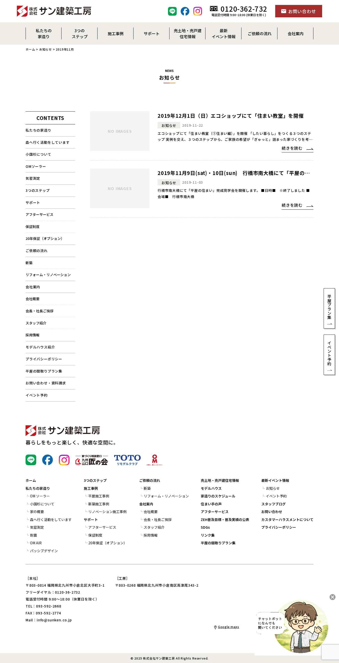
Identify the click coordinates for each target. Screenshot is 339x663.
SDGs (205, 527)
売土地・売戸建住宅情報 (220, 480)
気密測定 (33, 178)
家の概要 (37, 511)
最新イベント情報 (275, 480)
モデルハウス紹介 (40, 347)
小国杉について (38, 154)
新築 (29, 262)
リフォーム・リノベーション (48, 274)
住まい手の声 (211, 503)
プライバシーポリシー (44, 358)
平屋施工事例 (98, 495)
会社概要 (32, 298)
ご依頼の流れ (149, 480)
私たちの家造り (38, 130)
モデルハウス (211, 488)
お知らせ (45, 49)
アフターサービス (39, 214)
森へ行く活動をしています (48, 142)
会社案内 (33, 286)
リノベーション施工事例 (107, 511)
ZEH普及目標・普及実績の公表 (225, 519)
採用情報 (32, 334)
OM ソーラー (40, 495)
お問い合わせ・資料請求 (46, 382)
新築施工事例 (98, 503)
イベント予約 (37, 395)
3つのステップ (38, 190)
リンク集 (208, 535)
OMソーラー (36, 166)
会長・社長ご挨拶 (39, 310)
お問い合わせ (271, 511)
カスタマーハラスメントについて (287, 519)
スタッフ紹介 (36, 322)
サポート (33, 202)
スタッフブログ (273, 503)
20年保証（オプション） (45, 238)
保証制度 (32, 226)
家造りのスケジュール (218, 495)
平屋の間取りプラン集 (44, 371)
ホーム (30, 49)
